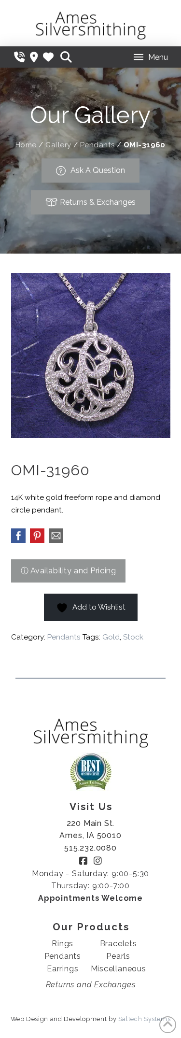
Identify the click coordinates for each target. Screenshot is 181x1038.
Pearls (118, 956)
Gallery (58, 145)
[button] (66, 57)
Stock (133, 637)
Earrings (62, 968)
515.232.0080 (90, 848)
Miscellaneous (118, 968)
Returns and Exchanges (91, 984)
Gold (111, 637)
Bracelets (118, 943)
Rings (62, 943)
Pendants (97, 145)
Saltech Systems (144, 1019)
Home (26, 145)
